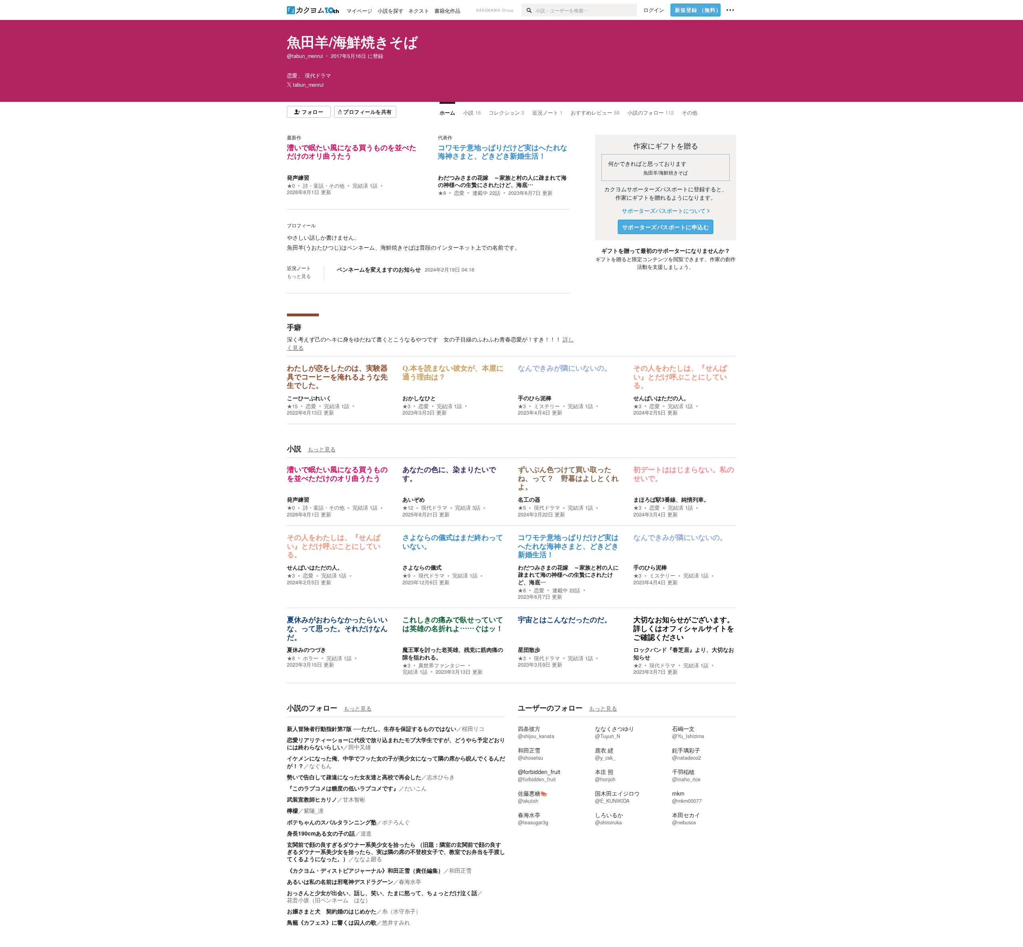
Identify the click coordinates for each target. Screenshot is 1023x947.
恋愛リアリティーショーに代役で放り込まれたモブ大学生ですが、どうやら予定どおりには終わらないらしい (396, 743)
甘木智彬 (354, 799)
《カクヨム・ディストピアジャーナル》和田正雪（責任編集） (365, 870)
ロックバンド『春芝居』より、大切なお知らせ (683, 653)
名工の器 (529, 499)
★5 (522, 507)
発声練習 (298, 177)
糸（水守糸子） (401, 911)
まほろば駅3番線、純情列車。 (671, 499)
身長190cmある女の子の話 (321, 833)
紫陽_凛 (314, 810)
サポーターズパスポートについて (664, 210)
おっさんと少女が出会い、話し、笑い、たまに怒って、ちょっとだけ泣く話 (382, 893)
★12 (407, 507)
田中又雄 (359, 747)
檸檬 (292, 810)
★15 (292, 406)
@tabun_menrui (305, 56)
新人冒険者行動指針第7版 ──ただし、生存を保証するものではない (371, 729)
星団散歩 (529, 649)
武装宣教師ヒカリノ (312, 799)
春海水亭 (410, 881)
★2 (637, 665)
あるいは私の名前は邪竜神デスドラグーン (340, 881)
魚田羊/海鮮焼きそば (352, 42)
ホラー (310, 658)
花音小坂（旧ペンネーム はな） (329, 900)
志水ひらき (441, 777)
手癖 (294, 327)
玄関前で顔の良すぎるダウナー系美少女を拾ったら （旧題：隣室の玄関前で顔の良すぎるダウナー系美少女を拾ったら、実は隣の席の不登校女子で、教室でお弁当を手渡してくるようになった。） (396, 851)
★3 (406, 406)
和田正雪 (460, 870)
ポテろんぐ (396, 822)
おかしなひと (419, 398)
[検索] (528, 10)
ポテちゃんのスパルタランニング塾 (331, 822)
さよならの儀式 (422, 567)
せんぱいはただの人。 (661, 398)
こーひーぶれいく (309, 398)
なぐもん (320, 766)
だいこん (415, 788)
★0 (291, 186)
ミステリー (547, 406)
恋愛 (459, 193)
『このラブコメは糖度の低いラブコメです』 (343, 788)
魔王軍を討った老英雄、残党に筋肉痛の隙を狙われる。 (452, 653)
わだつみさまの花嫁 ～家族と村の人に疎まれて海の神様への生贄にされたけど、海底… (502, 181)
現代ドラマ (434, 507)
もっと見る (299, 276)
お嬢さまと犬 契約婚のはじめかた (331, 911)
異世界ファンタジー (441, 665)
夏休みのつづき (306, 649)
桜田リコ (473, 729)
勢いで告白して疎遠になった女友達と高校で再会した (354, 777)
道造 (366, 833)
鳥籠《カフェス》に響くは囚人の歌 (331, 922)
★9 (406, 575)
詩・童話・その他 (323, 185)
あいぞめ (413, 499)
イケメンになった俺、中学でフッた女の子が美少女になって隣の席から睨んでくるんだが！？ (396, 761)
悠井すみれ (396, 922)
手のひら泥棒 (534, 398)
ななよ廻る (368, 859)
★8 (442, 193)
